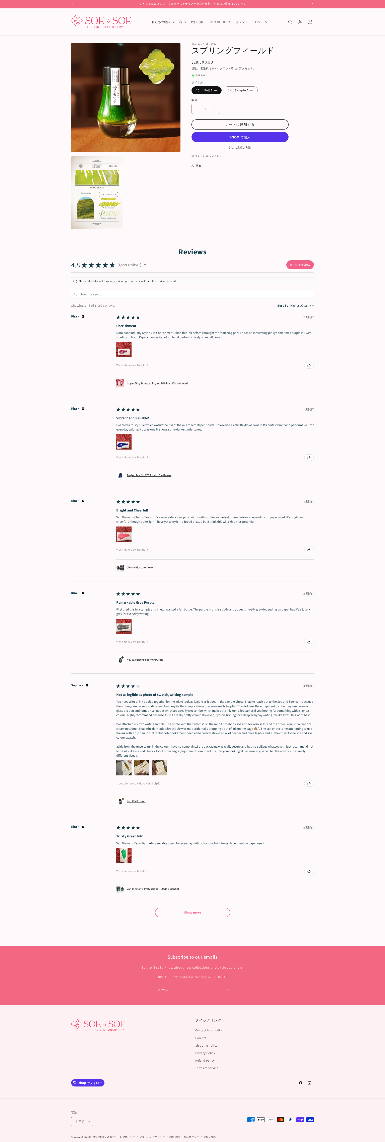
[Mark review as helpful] (309, 365)
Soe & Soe (86, 1136)
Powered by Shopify (104, 1136)
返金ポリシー (127, 1136)
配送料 (205, 68)
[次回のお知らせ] (312, 4)
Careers (200, 1038)
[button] (162, 22)
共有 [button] (199, 166)
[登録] (227, 990)
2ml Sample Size (240, 90)
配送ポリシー (192, 1136)
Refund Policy (205, 1060)
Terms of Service (206, 1068)
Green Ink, (198, 156)
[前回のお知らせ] (72, 4)
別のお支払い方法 (240, 147)
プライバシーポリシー (152, 1136)
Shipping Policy (206, 1045)
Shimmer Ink (213, 156)
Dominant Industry (203, 44)
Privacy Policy (205, 1053)
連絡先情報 (210, 1136)
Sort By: (283, 305)
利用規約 (174, 1136)
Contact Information (209, 1030)
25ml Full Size (206, 90)
